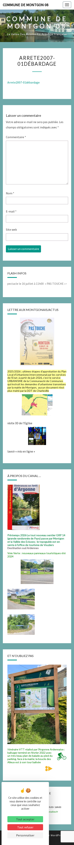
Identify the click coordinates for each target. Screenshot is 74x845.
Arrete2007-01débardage (23, 82)
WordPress (58, 835)
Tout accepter (25, 819)
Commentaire (16, 137)
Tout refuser (25, 827)
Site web (11, 229)
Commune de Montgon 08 (25, 4)
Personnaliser (25, 835)
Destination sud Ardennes (23, 548)
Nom (10, 193)
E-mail (11, 211)
